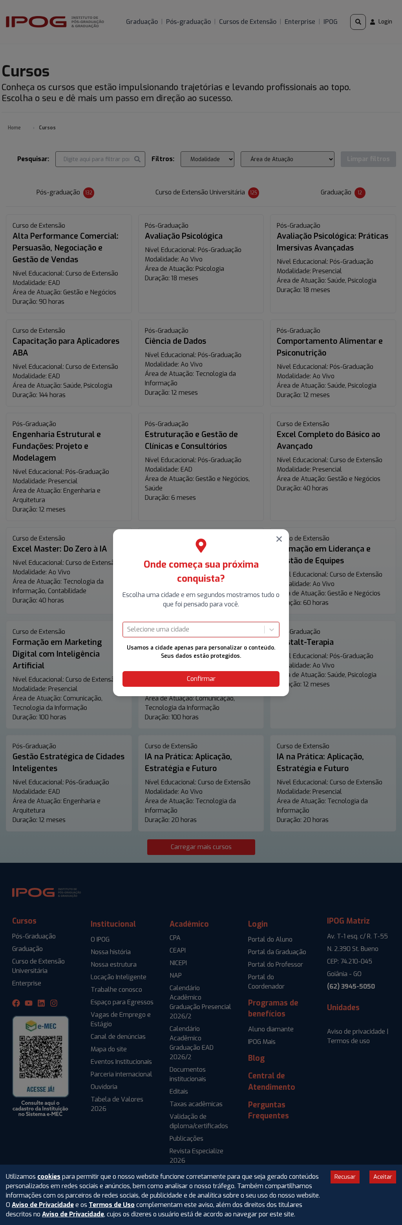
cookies (48, 1176)
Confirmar (201, 679)
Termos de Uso (112, 1205)
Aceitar (382, 1177)
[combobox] (128, 629)
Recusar (345, 1177)
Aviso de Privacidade (43, 1205)
